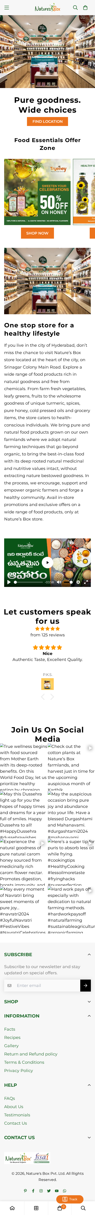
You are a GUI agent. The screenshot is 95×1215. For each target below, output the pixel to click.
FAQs (9, 1098)
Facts (9, 1029)
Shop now (37, 233)
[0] (59, 1208)
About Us (13, 1106)
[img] (47, 629)
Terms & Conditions (24, 1062)
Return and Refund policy (30, 1054)
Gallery (11, 1045)
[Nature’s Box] (47, 7)
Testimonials (17, 1115)
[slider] (28, 582)
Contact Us (15, 1123)
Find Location (48, 121)
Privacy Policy (18, 1070)
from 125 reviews (47, 635)
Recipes (12, 1037)
